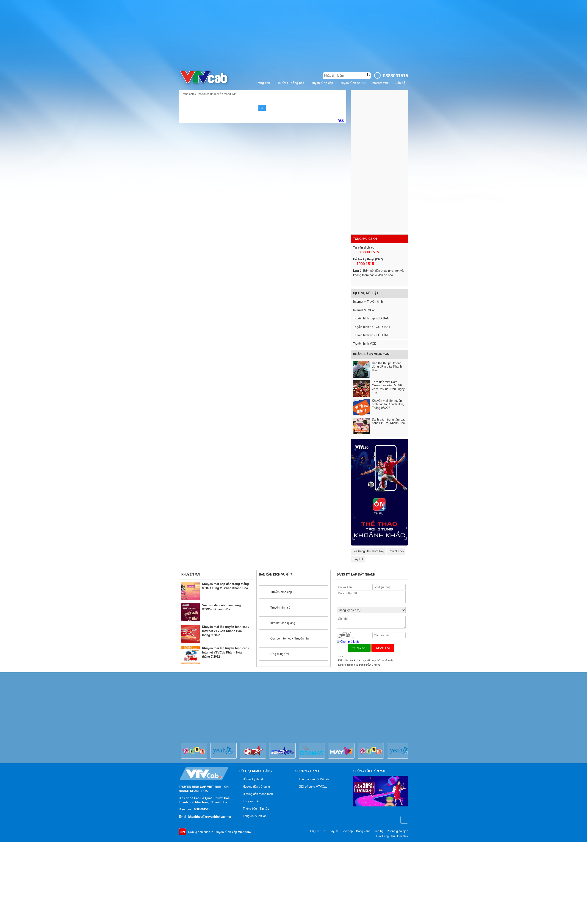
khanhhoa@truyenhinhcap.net (209, 816)
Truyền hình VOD (364, 343)
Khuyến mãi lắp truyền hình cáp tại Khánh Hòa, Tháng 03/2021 (388, 404)
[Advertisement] (293, 34)
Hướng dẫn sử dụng (256, 786)
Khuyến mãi (251, 801)
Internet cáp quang (282, 623)
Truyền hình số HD (352, 83)
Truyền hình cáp (321, 83)
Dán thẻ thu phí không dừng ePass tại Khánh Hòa (387, 366)
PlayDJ (333, 831)
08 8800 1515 (367, 252)
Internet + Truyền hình (368, 301)
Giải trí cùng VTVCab (313, 786)
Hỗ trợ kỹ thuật (253, 779)
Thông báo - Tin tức (256, 808)
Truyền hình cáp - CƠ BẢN (371, 318)
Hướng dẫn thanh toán (258, 794)
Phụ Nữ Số (396, 551)
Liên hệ (400, 83)
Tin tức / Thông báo (290, 83)
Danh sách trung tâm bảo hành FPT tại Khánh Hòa (388, 421)
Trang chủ (263, 83)
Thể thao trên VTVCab (314, 779)
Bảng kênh (363, 831)
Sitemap (347, 831)
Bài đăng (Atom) (341, 121)
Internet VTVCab (364, 310)
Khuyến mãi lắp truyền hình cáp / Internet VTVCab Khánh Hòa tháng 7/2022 (225, 652)
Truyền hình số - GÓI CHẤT (371, 327)
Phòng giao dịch (397, 831)
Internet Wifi (380, 83)
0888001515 (202, 809)
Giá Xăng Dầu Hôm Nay (368, 551)
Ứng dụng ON (279, 654)
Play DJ (357, 559)
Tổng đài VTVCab (254, 816)
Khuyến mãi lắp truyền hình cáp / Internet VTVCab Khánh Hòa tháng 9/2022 (225, 631)
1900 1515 (365, 264)
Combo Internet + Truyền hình (290, 638)
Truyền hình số (280, 607)
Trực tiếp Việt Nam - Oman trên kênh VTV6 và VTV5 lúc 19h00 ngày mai (388, 387)
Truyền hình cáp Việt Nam (232, 832)
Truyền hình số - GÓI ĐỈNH (371, 335)
